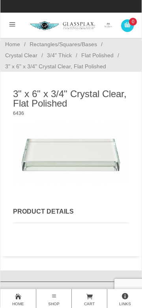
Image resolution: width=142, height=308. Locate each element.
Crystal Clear (21, 55)
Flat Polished (97, 55)
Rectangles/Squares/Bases (63, 44)
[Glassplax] (71, 25)
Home (12, 44)
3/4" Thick (59, 55)
